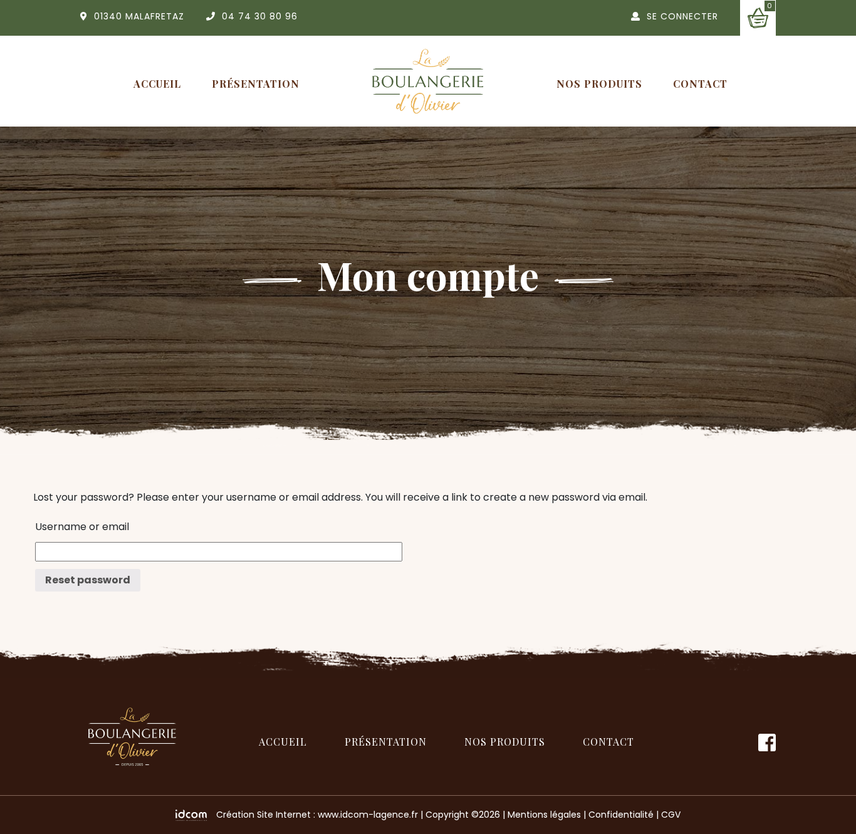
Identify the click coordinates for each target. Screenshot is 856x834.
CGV (671, 814)
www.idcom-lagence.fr (368, 814)
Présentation (256, 83)
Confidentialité (621, 814)
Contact (700, 83)
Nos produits (599, 83)
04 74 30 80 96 (260, 16)
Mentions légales (544, 814)
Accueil (157, 83)
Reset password (87, 580)
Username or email (82, 526)
